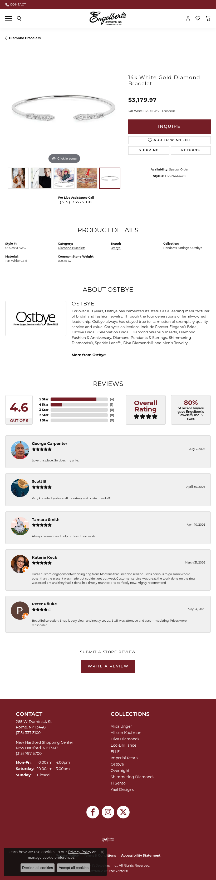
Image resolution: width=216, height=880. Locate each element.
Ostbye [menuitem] (117, 764)
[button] (19, 18)
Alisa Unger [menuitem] (121, 726)
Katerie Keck (44, 557)
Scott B (39, 481)
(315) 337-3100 (76, 202)
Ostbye (116, 248)
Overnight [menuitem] (120, 770)
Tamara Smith (46, 519)
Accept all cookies (74, 868)
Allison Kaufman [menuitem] (126, 732)
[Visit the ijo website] (108, 839)
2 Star (43, 415)
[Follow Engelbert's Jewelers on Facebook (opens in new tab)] (92, 812)
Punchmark (118, 870)
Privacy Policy (79, 852)
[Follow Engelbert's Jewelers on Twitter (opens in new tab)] (123, 812)
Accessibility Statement (140, 855)
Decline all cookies (37, 868)
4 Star (43, 404)
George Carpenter (49, 443)
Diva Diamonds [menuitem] (125, 739)
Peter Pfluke (44, 604)
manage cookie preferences (51, 857)
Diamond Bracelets (25, 38)
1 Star (44, 420)
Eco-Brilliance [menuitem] (123, 745)
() (112, 399)
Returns (190, 150)
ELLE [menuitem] (115, 751)
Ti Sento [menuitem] (118, 783)
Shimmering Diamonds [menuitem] (132, 777)
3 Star (43, 410)
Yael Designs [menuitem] (122, 789)
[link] (15, 4)
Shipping (149, 150)
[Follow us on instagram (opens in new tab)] (108, 812)
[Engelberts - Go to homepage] (108, 18)
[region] (64, 106)
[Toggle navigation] (8, 18)
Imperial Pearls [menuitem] (124, 758)
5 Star (43, 399)
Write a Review (108, 666)
